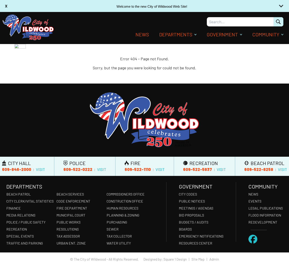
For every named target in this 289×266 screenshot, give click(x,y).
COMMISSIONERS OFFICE (125, 194)
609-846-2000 (16, 169)
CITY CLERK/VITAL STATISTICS (30, 201)
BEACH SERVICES (70, 194)
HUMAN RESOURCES (122, 208)
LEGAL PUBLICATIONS (265, 208)
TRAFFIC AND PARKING (24, 243)
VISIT (40, 169)
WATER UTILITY (119, 243)
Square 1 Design (175, 259)
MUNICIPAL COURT (70, 215)
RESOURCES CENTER (195, 243)
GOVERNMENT (222, 34)
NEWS (142, 34)
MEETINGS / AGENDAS (196, 208)
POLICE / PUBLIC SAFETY (26, 222)
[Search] (278, 21)
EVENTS (254, 201)
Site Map (198, 259)
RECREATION (16, 229)
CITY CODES (188, 194)
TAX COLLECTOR (119, 236)
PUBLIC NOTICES (192, 201)
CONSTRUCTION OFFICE (125, 201)
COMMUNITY (265, 34)
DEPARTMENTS (175, 34)
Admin (214, 259)
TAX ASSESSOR (68, 236)
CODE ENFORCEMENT (73, 201)
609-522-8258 (258, 169)
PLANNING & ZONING (123, 215)
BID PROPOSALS (191, 215)
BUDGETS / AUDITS (193, 222)
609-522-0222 (77, 169)
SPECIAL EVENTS (20, 236)
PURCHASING (117, 222)
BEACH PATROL (18, 194)
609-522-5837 (197, 169)
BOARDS (185, 229)
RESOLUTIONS (67, 229)
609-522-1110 (138, 169)
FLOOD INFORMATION (264, 215)
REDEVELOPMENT (262, 222)
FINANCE (13, 208)
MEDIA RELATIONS (20, 215)
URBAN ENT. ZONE (71, 243)
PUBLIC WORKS (68, 222)
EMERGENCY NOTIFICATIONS (201, 236)
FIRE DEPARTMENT (71, 208)
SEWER (113, 229)
